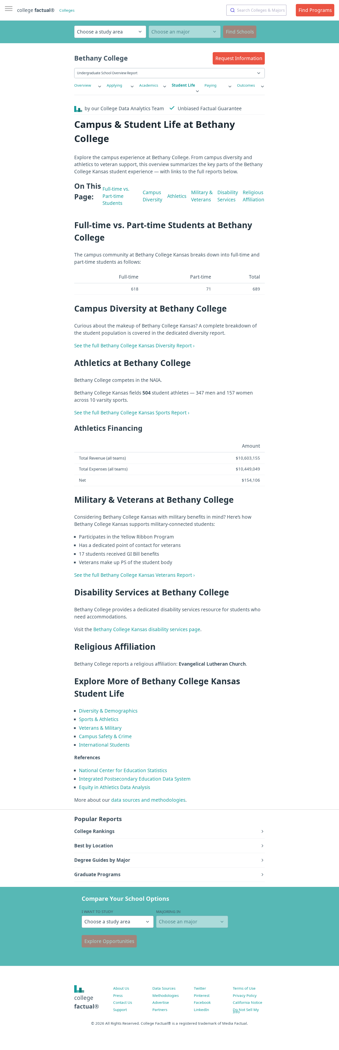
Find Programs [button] (315, 10)
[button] (239, 58)
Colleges (66, 10)
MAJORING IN (168, 911)
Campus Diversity (152, 196)
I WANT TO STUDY (97, 911)
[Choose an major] (185, 32)
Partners (159, 1009)
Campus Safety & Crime (105, 736)
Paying (210, 85)
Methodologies (165, 995)
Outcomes (246, 85)
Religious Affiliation (253, 196)
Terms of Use (244, 988)
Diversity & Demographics (108, 711)
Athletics (176, 196)
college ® (36, 10)
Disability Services (227, 196)
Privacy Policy (245, 995)
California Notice (247, 1002)
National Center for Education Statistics (123, 770)
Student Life (183, 85)
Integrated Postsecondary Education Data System (135, 779)
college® (86, 1002)
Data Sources (163, 988)
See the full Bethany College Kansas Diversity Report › (134, 345)
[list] (88, 85)
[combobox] (256, 10)
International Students (104, 745)
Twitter (200, 988)
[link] (88, 85)
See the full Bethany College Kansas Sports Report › (131, 412)
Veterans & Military (100, 728)
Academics (148, 85)
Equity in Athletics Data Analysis (114, 787)
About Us (121, 988)
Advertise (160, 1002)
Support (120, 1009)
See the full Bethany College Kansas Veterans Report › (134, 575)
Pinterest (201, 995)
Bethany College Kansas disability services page (146, 629)
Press (118, 995)
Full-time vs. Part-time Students (115, 196)
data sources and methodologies (148, 800)
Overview (82, 85)
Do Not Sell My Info (246, 1010)
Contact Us (122, 1002)
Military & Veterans (202, 196)
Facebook (202, 1002)
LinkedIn (201, 1009)
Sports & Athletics (98, 719)
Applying (114, 85)
